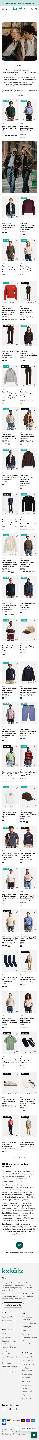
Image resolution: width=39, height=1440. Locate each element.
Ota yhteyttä (27, 1344)
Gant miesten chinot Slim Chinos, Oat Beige (28, 978)
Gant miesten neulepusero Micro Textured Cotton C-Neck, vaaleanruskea (9, 269)
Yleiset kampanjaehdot (28, 1390)
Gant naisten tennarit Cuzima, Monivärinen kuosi (9, 1101)
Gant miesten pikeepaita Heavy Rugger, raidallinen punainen (28, 774)
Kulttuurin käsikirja (9, 1347)
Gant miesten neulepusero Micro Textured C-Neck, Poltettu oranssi (8, 311)
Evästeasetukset (28, 1374)
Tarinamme (6, 1337)
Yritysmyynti (26, 1327)
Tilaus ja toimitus (28, 1364)
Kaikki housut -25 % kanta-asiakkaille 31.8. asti (19, 2)
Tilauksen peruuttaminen (27, 1369)
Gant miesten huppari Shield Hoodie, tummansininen (9, 690)
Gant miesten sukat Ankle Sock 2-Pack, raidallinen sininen (26, 1061)
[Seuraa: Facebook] (4, 1409)
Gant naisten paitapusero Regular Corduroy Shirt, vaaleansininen (27, 129)
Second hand (27, 1334)
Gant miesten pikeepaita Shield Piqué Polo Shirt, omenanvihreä (10, 774)
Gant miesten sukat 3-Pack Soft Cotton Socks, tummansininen (10, 979)
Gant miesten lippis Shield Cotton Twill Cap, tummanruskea (28, 814)
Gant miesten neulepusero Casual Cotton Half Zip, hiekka (10, 436)
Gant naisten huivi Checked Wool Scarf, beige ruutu (27, 436)
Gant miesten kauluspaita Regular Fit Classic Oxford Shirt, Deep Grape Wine (10, 732)
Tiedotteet (6, 1363)
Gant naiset (19, 91)
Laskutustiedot (27, 1385)
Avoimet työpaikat (29, 1323)
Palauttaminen (20, 1432)
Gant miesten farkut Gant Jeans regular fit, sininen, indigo (9, 522)
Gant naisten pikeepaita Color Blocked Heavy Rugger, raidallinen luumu (10, 649)
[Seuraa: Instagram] (10, 1409)
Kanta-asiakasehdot (9, 1321)
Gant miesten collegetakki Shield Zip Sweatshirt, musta (10, 225)
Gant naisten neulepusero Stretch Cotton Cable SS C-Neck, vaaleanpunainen (28, 897)
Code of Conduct (8, 1373)
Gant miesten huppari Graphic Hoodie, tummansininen (27, 855)
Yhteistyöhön (27, 1330)
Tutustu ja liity (7, 1317)
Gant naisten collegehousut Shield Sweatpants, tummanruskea (27, 395)
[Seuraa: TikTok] (16, 1409)
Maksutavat (26, 1381)
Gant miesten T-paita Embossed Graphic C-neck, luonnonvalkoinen (10, 896)
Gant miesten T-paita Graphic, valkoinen (9, 814)
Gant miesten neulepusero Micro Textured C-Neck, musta (28, 522)
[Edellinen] (2, 3)
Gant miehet (7, 91)
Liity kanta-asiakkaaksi (13, 1305)
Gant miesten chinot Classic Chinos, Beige (27, 1143)
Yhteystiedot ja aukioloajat (27, 1318)
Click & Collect (27, 1361)
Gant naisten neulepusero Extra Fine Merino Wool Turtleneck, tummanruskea (28, 479)
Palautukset (26, 1378)
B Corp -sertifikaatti (6, 1352)
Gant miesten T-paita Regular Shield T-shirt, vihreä (9, 128)
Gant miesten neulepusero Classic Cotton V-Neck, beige (9, 1020)
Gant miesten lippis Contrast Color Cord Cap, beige (27, 648)
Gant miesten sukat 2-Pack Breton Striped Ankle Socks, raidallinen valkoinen (28, 1102)
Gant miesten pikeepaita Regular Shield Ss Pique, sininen (28, 939)
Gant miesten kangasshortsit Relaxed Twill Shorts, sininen (28, 731)
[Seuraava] (36, 3)
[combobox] (19, 15)
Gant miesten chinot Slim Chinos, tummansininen (9, 1144)
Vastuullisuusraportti (9, 1358)
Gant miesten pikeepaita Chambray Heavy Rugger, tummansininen (28, 690)
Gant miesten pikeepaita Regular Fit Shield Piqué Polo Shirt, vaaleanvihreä (10, 1061)
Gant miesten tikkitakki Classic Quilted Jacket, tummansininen (10, 477)
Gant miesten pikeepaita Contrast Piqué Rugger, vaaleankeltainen (10, 939)
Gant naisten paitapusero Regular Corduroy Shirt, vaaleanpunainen (27, 269)
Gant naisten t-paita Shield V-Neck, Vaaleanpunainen (27, 1020)
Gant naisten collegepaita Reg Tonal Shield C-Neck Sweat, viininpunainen (27, 226)
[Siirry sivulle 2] (24, 1158)
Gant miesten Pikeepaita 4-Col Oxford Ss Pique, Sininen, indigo (10, 855)
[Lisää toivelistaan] (16, 101)
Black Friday (26, 1398)
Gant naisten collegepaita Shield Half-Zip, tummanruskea (28, 353)
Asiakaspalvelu (27, 1357)
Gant (3, 123)
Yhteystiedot (20, 1434)
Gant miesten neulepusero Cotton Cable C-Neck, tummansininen (9, 606)
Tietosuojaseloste (8, 1432)
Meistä (4, 1334)
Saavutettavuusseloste (9, 1368)
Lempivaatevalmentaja (29, 1339)
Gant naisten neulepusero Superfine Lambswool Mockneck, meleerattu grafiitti (10, 395)
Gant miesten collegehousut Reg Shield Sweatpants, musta (26, 311)
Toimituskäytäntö (8, 1434)
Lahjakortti (26, 1395)
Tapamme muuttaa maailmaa (9, 1342)
